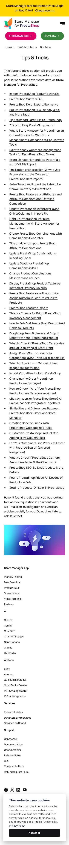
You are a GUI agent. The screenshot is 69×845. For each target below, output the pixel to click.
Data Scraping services (17, 717)
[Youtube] (25, 790)
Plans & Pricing (13, 576)
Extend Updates (13, 712)
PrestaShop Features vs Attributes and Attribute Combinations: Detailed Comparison (35, 199)
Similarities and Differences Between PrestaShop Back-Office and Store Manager (34, 413)
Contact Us (11, 739)
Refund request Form (16, 771)
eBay (7, 668)
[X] (12, 790)
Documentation (13, 744)
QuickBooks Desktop (16, 685)
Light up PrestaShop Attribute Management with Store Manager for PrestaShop (34, 223)
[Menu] (61, 23)
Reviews (9, 604)
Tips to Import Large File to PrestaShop (35, 120)
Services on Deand (15, 723)
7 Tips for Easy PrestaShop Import (32, 125)
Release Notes (12, 755)
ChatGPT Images (14, 636)
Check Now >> (44, 10)
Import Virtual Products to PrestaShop (35, 373)
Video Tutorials (13, 598)
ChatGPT (9, 631)
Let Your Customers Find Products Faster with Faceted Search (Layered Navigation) (37, 447)
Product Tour (11, 587)
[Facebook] (6, 790)
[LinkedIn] (18, 790)
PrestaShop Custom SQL (26, 99)
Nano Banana (12, 642)
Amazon (8, 674)
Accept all (35, 832)
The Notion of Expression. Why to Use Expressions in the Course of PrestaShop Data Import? (34, 174)
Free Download (12, 582)
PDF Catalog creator (15, 690)
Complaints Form (14, 766)
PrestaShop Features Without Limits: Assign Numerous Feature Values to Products (34, 297)
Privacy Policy (17, 825)
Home (8, 47)
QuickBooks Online (15, 679)
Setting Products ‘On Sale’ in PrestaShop (36, 488)
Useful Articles (25, 47)
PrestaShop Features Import (28, 308)
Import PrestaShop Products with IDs (34, 94)
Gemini (8, 625)
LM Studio (10, 653)
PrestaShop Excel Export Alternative (33, 104)
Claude (8, 620)
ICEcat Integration (15, 696)
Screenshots (11, 593)
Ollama (8, 647)
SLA (6, 761)
